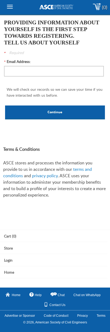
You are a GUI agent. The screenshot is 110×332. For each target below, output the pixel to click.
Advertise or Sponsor (20, 316)
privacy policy (45, 176)
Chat (61, 295)
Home (16, 295)
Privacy (82, 316)
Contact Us (57, 305)
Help (38, 295)
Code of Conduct (56, 316)
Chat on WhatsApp (87, 295)
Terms (101, 316)
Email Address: (19, 61)
